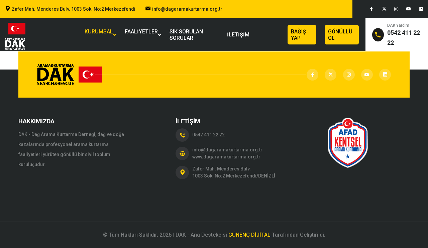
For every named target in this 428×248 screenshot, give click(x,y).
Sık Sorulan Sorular (186, 34)
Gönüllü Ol (340, 34)
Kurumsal (99, 34)
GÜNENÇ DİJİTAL (249, 235)
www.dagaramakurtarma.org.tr (226, 156)
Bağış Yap (298, 34)
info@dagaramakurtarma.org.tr (187, 9)
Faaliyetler (141, 34)
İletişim (238, 34)
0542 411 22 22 (208, 134)
